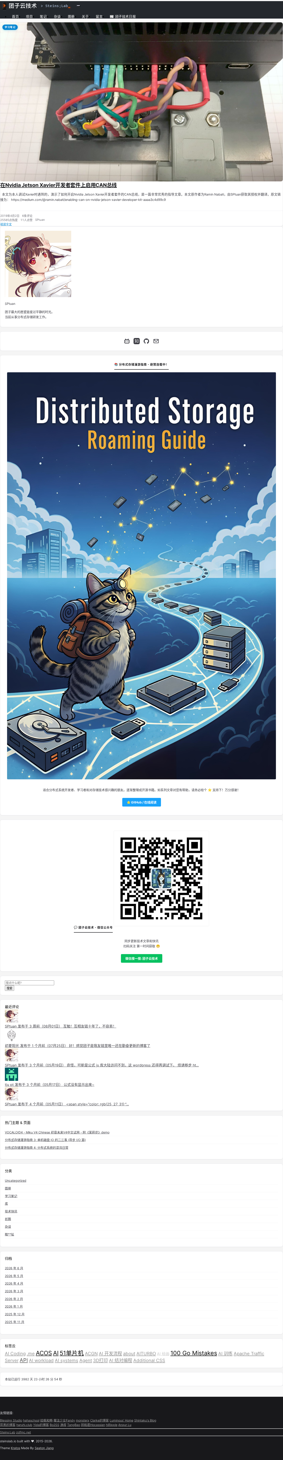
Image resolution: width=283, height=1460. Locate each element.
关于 (85, 16)
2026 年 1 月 (14, 1306)
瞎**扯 (9, 1234)
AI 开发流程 (110, 1353)
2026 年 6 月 (14, 1268)
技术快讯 (11, 1211)
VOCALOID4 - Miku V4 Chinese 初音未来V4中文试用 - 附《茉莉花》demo (57, 1132)
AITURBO (146, 1353)
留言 (99, 16)
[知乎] (137, 341)
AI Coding (15, 1353)
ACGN (91, 1353)
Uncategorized (15, 1180)
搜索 (9, 988)
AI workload (41, 1360)
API (24, 1360)
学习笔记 (10, 27)
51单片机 (72, 1352)
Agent (85, 1360)
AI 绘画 (163, 1353)
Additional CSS (149, 1360)
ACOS (44, 1352)
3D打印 (100, 1360)
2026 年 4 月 (14, 1283)
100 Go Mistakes (193, 1352)
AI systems (66, 1360)
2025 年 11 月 (14, 1322)
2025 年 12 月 (15, 1314)
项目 (29, 16)
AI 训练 (225, 1353)
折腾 (8, 1219)
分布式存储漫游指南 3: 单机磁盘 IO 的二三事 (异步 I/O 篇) (45, 1140)
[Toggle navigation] (78, 5)
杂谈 (57, 16)
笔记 (43, 16)
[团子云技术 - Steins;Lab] (36, 5)
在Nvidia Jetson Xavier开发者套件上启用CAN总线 (58, 185)
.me (31, 1353)
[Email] (156, 341)
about (129, 1353)
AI (56, 1352)
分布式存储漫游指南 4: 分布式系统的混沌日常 (36, 1147)
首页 (15, 16)
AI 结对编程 (120, 1360)
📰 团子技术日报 (123, 16)
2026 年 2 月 (14, 1299)
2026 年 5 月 (14, 1276)
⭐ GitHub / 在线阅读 (142, 802)
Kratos (15, 1448)
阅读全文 (6, 224)
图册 (71, 16)
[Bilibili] (127, 341)
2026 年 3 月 (14, 1291)
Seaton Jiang (44, 1448)
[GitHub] (146, 341)
